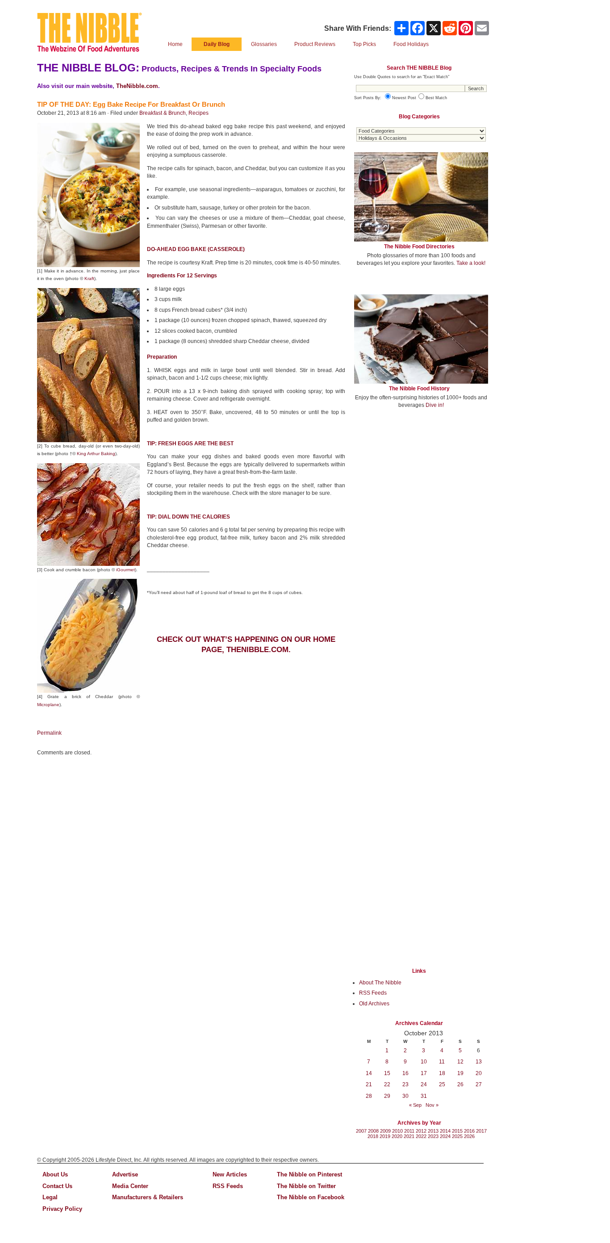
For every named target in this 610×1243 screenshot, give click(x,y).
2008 (373, 1131)
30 (405, 1096)
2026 (469, 1136)
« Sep (415, 1105)
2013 (433, 1131)
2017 (481, 1131)
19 (460, 1073)
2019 (385, 1136)
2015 (457, 1131)
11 (442, 1062)
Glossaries (264, 44)
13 (479, 1062)
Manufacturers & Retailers (147, 1197)
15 (387, 1073)
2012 (421, 1131)
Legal (50, 1197)
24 (424, 1084)
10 (424, 1062)
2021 (409, 1136)
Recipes (198, 113)
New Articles (230, 1174)
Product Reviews (314, 44)
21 (369, 1084)
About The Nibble (380, 982)
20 (479, 1073)
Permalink (49, 733)
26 (460, 1084)
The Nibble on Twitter (306, 1186)
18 (442, 1073)
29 (387, 1096)
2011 (409, 1131)
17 (424, 1073)
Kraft (89, 278)
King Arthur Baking (96, 453)
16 (405, 1073)
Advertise (125, 1174)
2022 (421, 1136)
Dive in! (435, 405)
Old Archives (374, 1003)
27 (479, 1084)
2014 (445, 1131)
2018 (373, 1136)
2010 (397, 1131)
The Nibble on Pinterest (309, 1174)
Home (175, 44)
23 (405, 1084)
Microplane (48, 704)
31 (424, 1096)
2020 (397, 1136)
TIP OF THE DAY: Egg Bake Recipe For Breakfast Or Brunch (131, 104)
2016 (469, 1131)
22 (387, 1084)
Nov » (432, 1105)
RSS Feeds (373, 993)
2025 (457, 1136)
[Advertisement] (421, 481)
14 (369, 1073)
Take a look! (470, 263)
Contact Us (57, 1186)
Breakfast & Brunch (162, 113)
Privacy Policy (62, 1208)
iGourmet (125, 569)
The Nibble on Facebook (310, 1197)
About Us (55, 1174)
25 (442, 1084)
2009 (385, 1131)
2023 (433, 1136)
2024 (445, 1136)
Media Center (130, 1186)
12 (460, 1062)
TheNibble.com (137, 86)
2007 (361, 1131)
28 (369, 1096)
